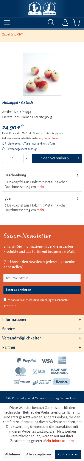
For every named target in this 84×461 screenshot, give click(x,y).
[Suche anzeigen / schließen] (52, 23)
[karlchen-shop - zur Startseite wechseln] (41, 8)
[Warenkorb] (72, 23)
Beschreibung (15, 175)
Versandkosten (69, 398)
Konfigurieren (68, 454)
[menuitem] (6, 23)
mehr (40, 187)
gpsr (8, 198)
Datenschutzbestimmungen (37, 300)
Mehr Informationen (58, 441)
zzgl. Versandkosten (49, 138)
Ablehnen (12, 454)
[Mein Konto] (62, 23)
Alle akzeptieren (38, 454)
